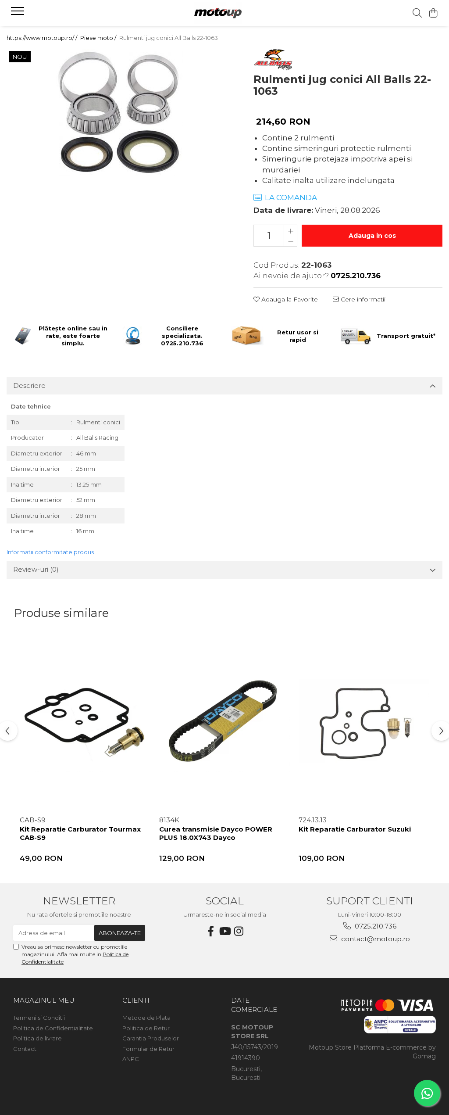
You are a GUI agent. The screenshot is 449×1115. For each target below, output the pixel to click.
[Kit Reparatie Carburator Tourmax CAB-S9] (85, 723)
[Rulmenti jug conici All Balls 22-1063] (119, 112)
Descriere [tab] (29, 385)
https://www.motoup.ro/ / (42, 37)
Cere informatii (362, 299)
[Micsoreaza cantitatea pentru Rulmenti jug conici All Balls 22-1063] (290, 241)
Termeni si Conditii (39, 1017)
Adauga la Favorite (289, 299)
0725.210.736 (374, 926)
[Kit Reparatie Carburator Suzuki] (364, 723)
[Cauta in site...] (417, 13)
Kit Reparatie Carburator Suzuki (355, 829)
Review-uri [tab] (36, 569)
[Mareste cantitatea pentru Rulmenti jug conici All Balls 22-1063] (290, 230)
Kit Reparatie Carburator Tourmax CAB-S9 (80, 833)
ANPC (130, 1058)
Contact (24, 1048)
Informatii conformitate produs (50, 552)
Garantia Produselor (150, 1038)
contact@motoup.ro (374, 939)
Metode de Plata (146, 1017)
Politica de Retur (146, 1028)
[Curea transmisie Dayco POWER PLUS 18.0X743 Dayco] (224, 723)
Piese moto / (99, 37)
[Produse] (18, 13)
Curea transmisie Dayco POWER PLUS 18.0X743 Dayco (215, 833)
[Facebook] (210, 931)
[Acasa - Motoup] (224, 13)
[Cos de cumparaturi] (433, 13)
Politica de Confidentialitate (53, 1028)
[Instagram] (238, 931)
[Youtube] (224, 931)
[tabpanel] (119, 112)
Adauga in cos (372, 236)
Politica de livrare (37, 1038)
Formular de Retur (148, 1048)
